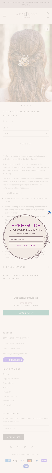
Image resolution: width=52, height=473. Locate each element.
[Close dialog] (49, 213)
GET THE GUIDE (26, 245)
